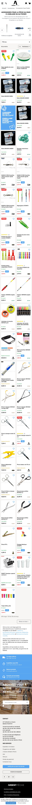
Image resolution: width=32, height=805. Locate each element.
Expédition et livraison (8, 746)
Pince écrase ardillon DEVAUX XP (22, 518)
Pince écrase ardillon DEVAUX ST (7, 518)
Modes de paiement (8, 759)
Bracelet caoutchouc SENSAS (22, 149)
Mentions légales (8, 789)
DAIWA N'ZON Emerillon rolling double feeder (7, 206)
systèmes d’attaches (22, 632)
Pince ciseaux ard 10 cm (23, 464)
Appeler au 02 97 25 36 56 (16, 766)
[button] (2, 30)
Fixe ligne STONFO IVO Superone (23, 268)
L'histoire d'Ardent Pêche (9, 751)
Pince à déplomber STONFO (6, 465)
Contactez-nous (7, 761)
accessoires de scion (9, 632)
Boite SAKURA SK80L (23, 123)
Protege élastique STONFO (21, 545)
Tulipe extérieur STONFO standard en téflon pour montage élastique (23, 577)
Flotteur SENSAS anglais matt (23, 295)
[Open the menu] (2, 3)
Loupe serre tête (5, 350)
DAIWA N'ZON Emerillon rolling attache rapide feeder (7, 177)
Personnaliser (22, 803)
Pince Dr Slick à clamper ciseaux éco (7, 492)
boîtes (13, 634)
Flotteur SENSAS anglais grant (8, 295)
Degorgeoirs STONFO (22, 205)
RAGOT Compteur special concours (8, 574)
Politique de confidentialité (10, 709)
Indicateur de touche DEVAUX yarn (7, 322)
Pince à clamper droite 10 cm (8, 434)
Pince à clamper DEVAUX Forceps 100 (23, 379)
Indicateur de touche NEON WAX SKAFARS (22, 324)
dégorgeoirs (6, 634)
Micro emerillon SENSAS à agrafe (23, 350)
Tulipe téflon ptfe (6, 606)
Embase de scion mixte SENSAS (23, 235)
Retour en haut (24, 621)
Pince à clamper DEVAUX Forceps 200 (8, 407)
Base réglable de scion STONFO (7, 68)
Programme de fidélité (9, 749)
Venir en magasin (16, 772)
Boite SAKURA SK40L (7, 96)
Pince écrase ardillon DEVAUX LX (22, 492)
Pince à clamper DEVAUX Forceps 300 (23, 407)
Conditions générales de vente (12, 792)
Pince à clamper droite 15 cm (24, 436)
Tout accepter (10, 803)
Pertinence (25, 46)
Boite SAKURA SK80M (7, 148)
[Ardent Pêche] (15, 3)
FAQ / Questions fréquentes (11, 795)
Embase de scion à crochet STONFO (6, 237)
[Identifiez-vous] (26, 3)
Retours (5, 756)
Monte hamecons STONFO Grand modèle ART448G (7, 380)
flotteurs (20, 630)
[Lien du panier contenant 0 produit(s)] (29, 3)
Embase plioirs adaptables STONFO (6, 266)
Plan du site (7, 797)
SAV (4, 754)
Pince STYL (4, 544)
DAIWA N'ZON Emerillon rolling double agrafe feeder (23, 177)
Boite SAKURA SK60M (23, 98)
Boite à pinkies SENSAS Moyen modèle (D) (23, 68)
